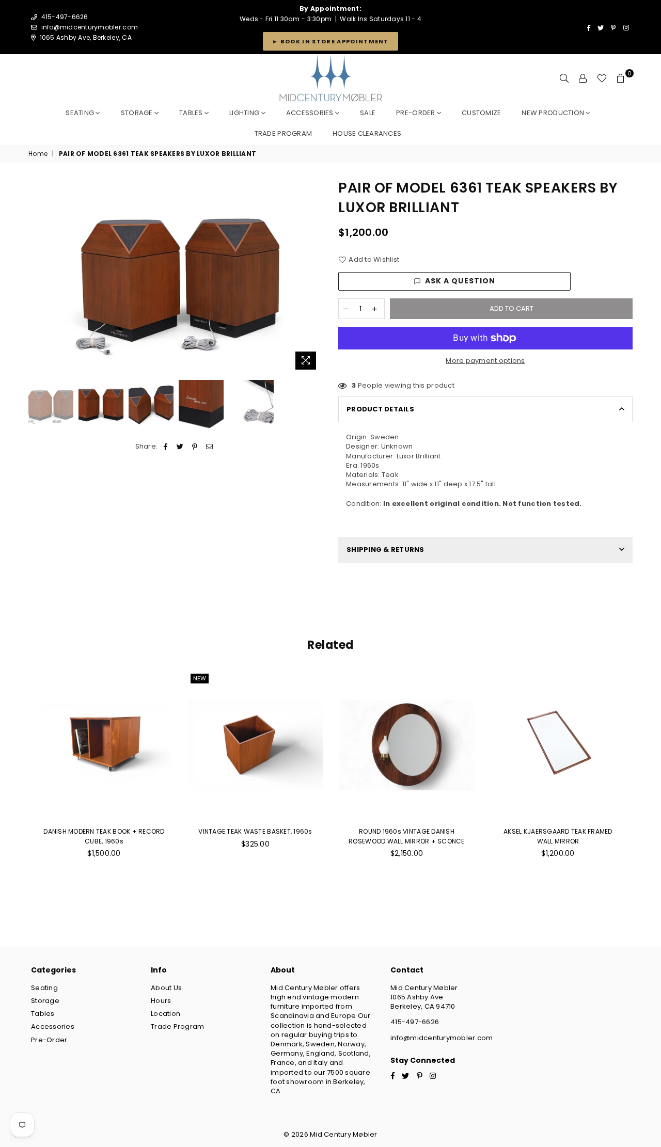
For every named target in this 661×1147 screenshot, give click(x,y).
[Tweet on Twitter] (180, 446)
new (199, 678)
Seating (81, 113)
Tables (191, 113)
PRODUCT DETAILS (380, 409)
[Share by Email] (209, 446)
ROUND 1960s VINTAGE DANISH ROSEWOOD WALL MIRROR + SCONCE (407, 836)
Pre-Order (49, 1040)
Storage (137, 113)
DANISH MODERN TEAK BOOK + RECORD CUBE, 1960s (103, 836)
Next (314, 276)
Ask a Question (460, 281)
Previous (37, 276)
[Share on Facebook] (166, 446)
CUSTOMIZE (481, 113)
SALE (367, 113)
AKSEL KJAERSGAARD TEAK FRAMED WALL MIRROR (557, 836)
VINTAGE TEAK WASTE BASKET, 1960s (255, 831)
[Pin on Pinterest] (195, 446)
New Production (554, 113)
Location (165, 1013)
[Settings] (583, 78)
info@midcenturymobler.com (89, 27)
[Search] (564, 78)
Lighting (245, 113)
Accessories (310, 113)
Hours (161, 1001)
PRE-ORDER (416, 113)
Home (38, 154)
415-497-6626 (414, 1022)
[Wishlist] (601, 78)
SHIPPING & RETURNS (385, 549)
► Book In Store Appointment (330, 41)
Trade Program (177, 1026)
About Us (166, 988)
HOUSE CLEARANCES (367, 133)
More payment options (485, 360)
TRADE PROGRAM (283, 133)
